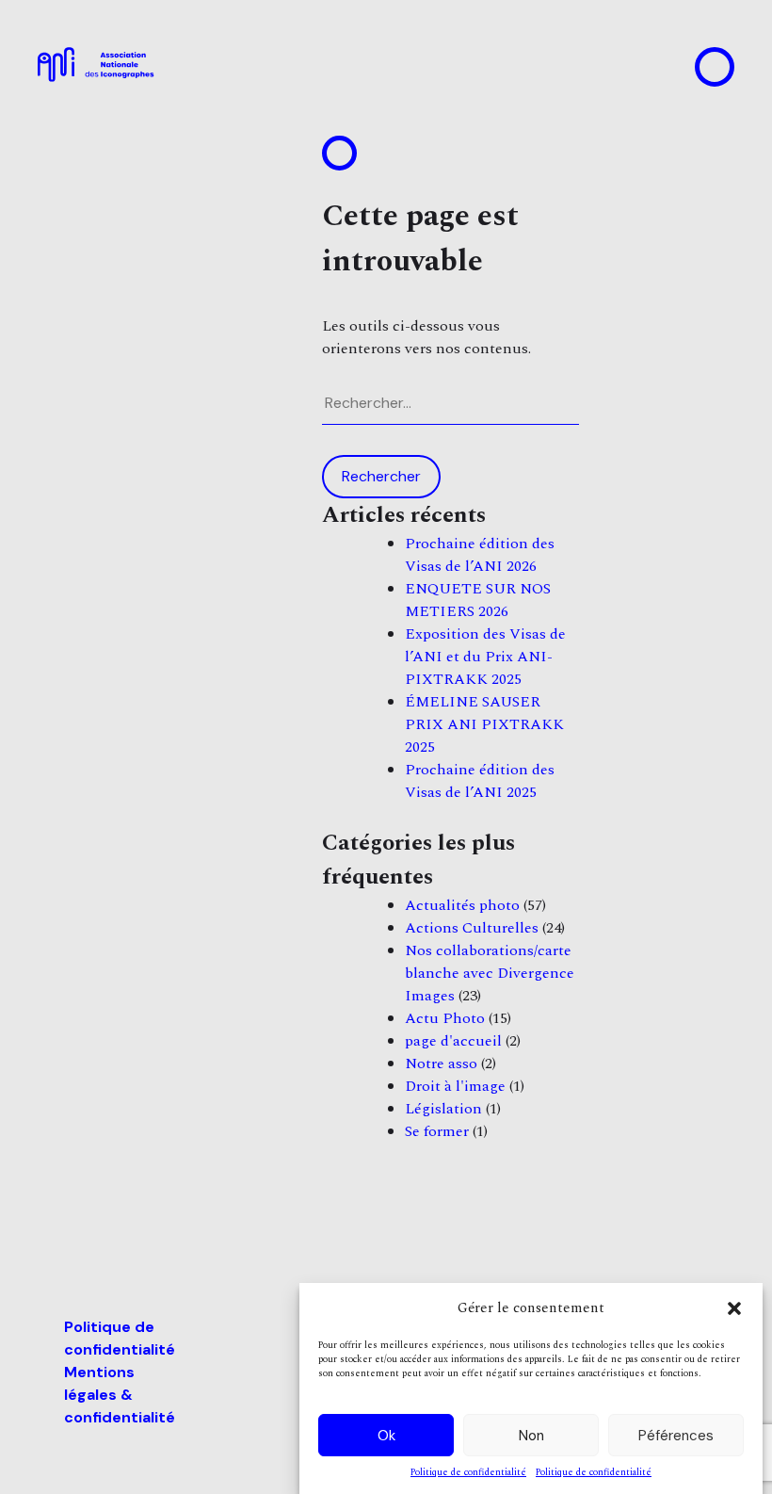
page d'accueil (453, 1041)
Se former (437, 1131)
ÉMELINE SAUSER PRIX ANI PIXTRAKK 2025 (484, 724)
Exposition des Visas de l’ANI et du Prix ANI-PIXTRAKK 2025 (485, 656)
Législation (443, 1108)
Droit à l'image (455, 1086)
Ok (386, 1435)
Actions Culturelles (472, 928)
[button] (734, 1308)
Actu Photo (445, 1018)
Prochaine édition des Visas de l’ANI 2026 (480, 554)
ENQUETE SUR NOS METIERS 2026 (478, 600)
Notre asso (441, 1063)
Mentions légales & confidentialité (119, 1394)
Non (531, 1435)
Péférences (676, 1435)
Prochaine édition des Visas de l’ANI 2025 (480, 781)
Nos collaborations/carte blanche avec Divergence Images (489, 973)
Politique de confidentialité (468, 1473)
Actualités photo (462, 905)
